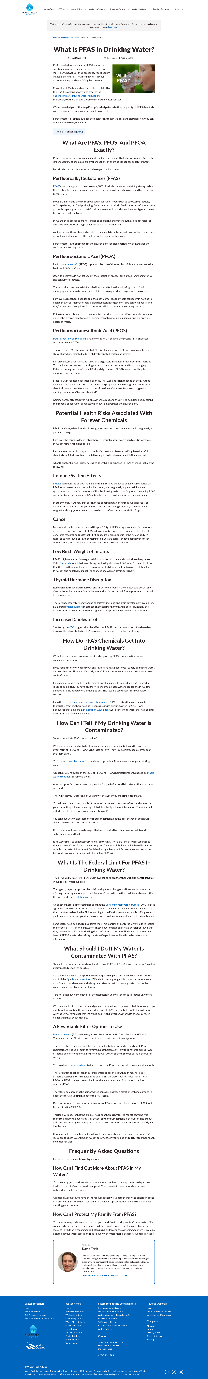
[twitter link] (174, 1372)
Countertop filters (74, 1318)
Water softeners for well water (39, 1318)
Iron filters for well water (110, 1308)
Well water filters (74, 1315)
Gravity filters (72, 1339)
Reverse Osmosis (118, 9)
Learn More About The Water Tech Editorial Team (105, 1275)
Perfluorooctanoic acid (65, 264)
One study (65, 563)
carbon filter (80, 1065)
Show (79, 131)
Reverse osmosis (62, 1034)
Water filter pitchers (75, 1322)
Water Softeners (97, 9)
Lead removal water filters (110, 1311)
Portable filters (73, 1336)
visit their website (84, 897)
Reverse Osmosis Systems (159, 1311)
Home (55, 37)
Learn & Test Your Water (53, 9)
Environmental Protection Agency (91, 702)
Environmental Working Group (122, 904)
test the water (76, 761)
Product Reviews (161, 9)
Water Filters (77, 9)
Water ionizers (105, 1329)
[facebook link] (181, 1372)
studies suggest (74, 606)
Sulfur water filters (107, 1322)
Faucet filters (72, 1329)
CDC (71, 627)
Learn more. (113, 27)
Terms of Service (154, 1336)
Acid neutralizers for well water (112, 1325)
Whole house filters (75, 1311)
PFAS (56, 186)
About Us (179, 9)
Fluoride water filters (108, 1318)
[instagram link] (167, 1372)
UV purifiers (71, 1343)
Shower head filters (75, 1332)
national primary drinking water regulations (76, 95)
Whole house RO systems (159, 1315)
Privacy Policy (153, 1332)
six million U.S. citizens (98, 709)
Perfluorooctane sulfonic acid (69, 338)
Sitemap (150, 1339)
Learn (27, 1308)
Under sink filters (73, 1325)
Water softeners (32, 1311)
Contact (151, 1329)
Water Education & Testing (69, 37)
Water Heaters (139, 9)
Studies (57, 483)
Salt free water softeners (36, 1315)
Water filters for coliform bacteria (114, 1315)
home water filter (81, 979)
